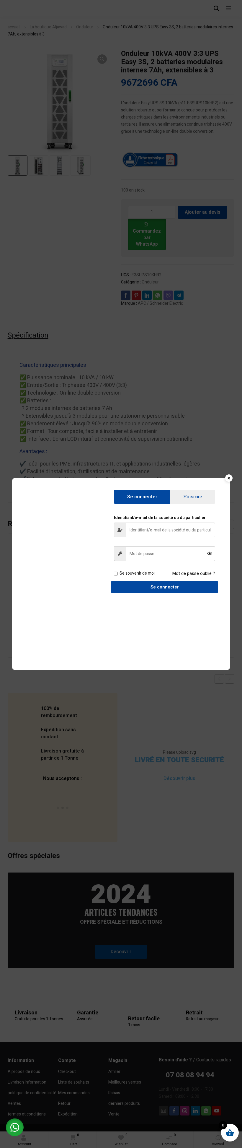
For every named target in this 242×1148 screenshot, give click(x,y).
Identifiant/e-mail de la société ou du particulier (160, 518)
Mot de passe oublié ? (193, 573)
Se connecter (165, 587)
